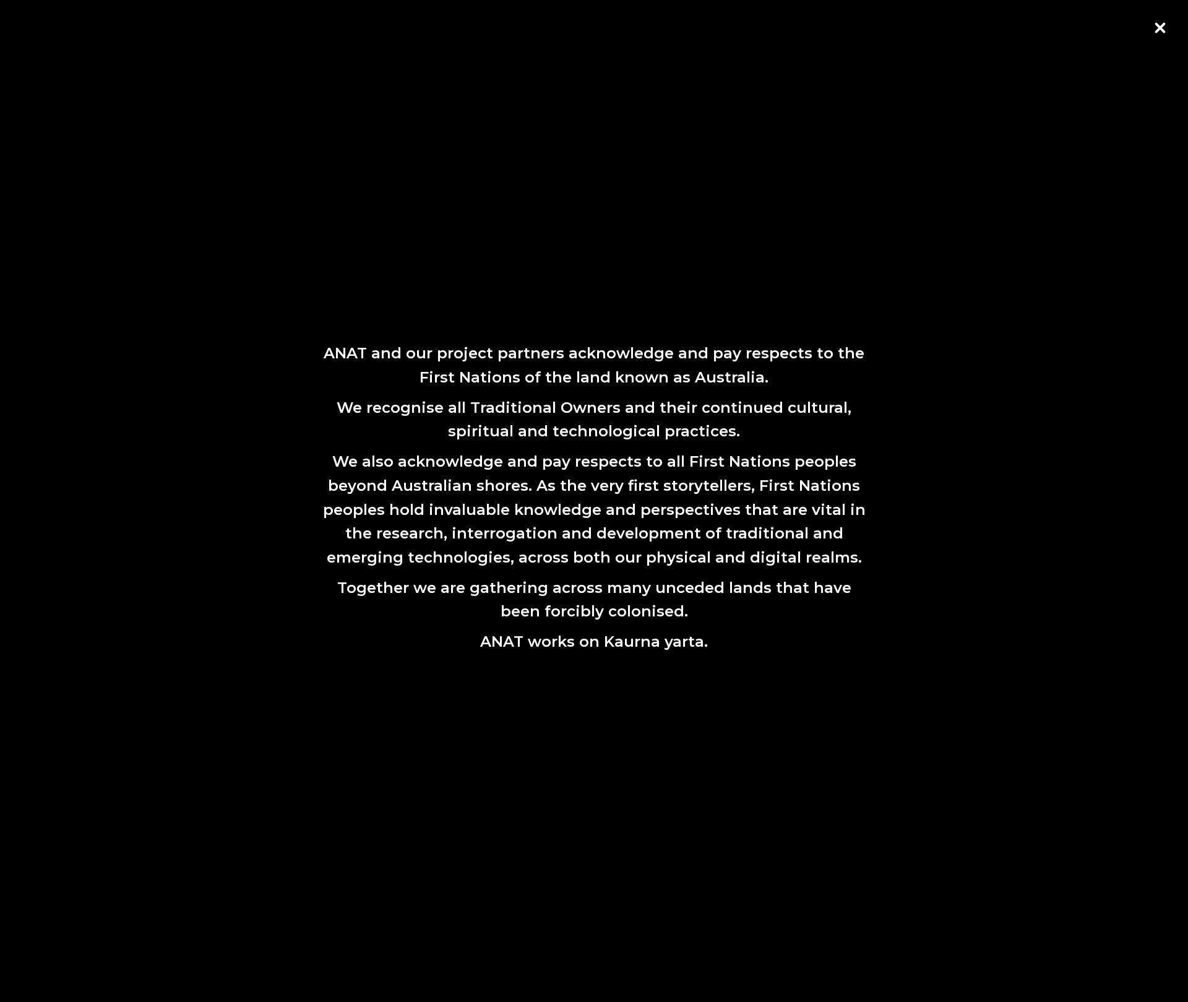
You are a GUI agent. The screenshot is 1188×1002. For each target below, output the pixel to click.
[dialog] (594, 501)
